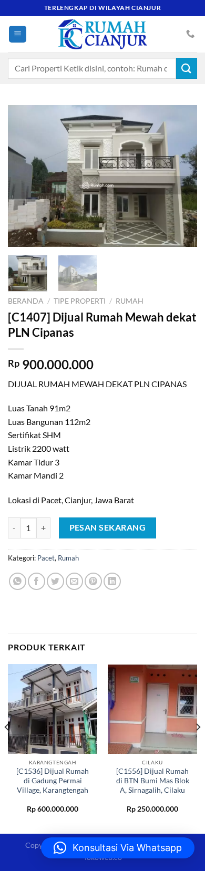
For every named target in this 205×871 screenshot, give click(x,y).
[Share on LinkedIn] (112, 581)
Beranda (26, 301)
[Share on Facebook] (36, 581)
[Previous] (24, 176)
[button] (117, 847)
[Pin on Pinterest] (93, 581)
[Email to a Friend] (74, 581)
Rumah (130, 301)
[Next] (180, 176)
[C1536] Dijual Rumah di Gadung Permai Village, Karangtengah (52, 780)
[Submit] (186, 68)
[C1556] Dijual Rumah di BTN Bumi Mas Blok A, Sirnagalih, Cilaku (152, 780)
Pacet (46, 558)
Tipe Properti (80, 301)
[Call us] (190, 34)
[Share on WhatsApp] (17, 581)
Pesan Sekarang (107, 527)
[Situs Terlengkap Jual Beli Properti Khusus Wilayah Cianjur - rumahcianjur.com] (102, 34)
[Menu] (17, 34)
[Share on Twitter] (55, 581)
